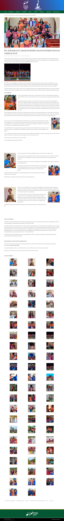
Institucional (11, 11)
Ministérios (24, 11)
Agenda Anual (48, 11)
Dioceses (17, 11)
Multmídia (41, 11)
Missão (8, 15)
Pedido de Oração (56, 11)
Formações (36, 11)
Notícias (30, 11)
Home (5, 15)
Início (5, 11)
